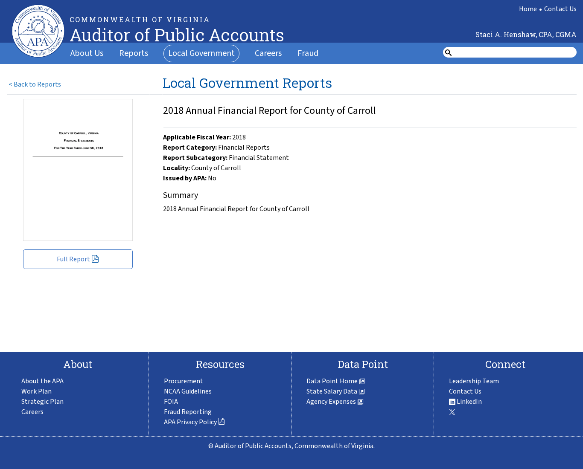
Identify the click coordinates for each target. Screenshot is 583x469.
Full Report (73, 259)
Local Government (201, 53)
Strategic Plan (42, 401)
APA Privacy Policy (190, 422)
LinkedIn (468, 401)
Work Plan (36, 391)
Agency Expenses (331, 401)
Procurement (183, 381)
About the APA (42, 381)
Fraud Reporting (188, 412)
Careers (268, 53)
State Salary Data (332, 391)
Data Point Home (332, 381)
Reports (133, 53)
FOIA (171, 401)
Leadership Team (474, 381)
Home (528, 9)
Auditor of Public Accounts (177, 34)
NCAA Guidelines (188, 391)
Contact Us (560, 9)
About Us (86, 53)
